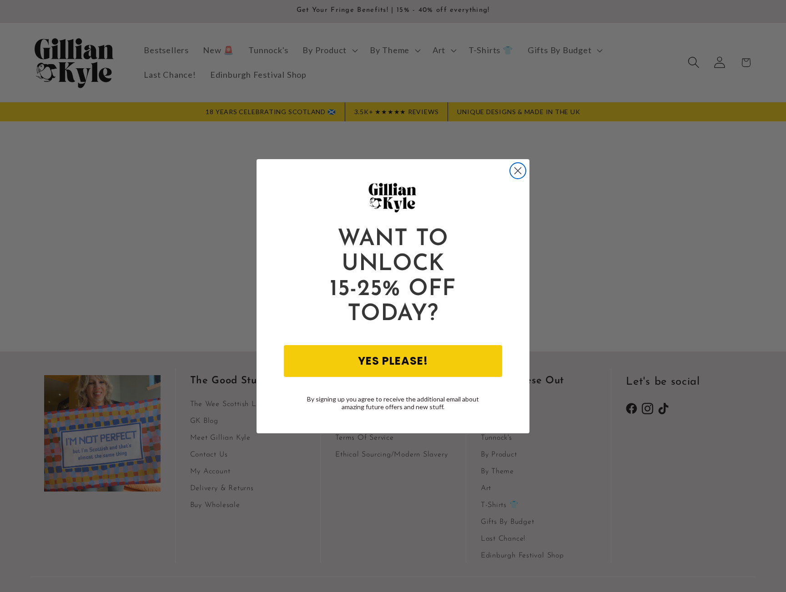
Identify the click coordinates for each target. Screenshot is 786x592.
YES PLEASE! (393, 360)
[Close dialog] (518, 171)
